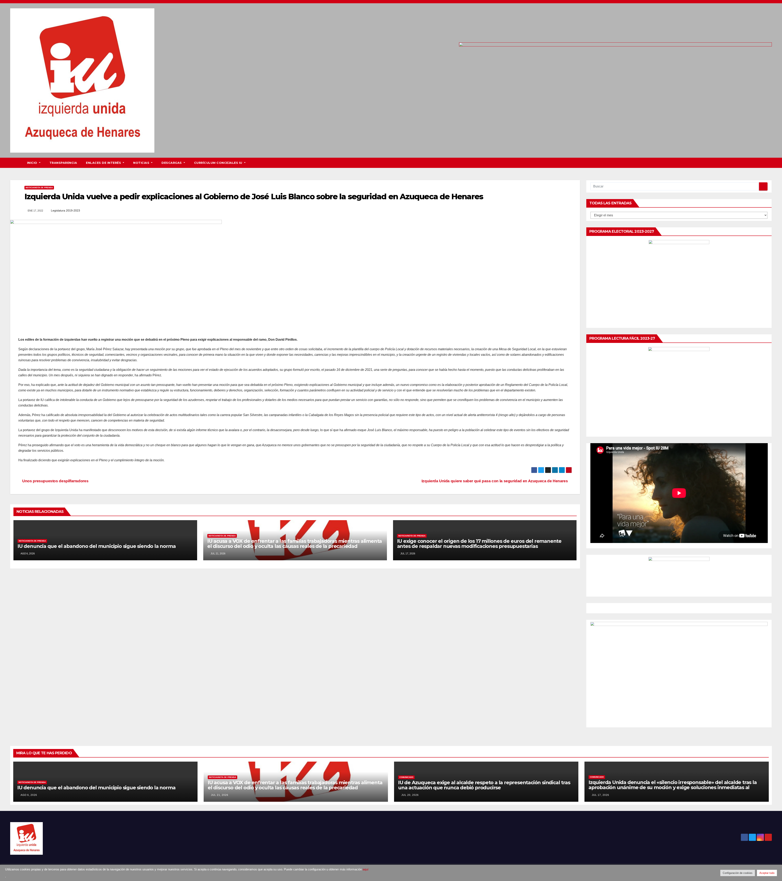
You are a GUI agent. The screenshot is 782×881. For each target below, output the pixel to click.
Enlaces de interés (104, 163)
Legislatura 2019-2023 (65, 210)
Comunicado (406, 777)
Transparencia (63, 163)
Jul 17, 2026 (600, 795)
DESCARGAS (172, 163)
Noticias (141, 163)
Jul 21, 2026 (219, 795)
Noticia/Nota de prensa (39, 187)
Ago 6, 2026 (29, 795)
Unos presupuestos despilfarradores (54, 481)
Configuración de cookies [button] (737, 872)
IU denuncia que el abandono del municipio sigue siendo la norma (97, 546)
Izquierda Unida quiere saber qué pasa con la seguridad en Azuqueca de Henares (495, 481)
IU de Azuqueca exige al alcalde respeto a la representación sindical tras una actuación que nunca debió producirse (484, 785)
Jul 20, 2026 (410, 795)
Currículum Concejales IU (218, 163)
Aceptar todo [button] (766, 872)
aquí (365, 869)
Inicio (32, 163)
